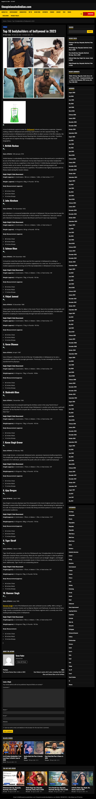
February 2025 (72, 159)
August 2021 (72, 313)
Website (5, 722)
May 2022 (71, 280)
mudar (5, 791)
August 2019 (72, 401)
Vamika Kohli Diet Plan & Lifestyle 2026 (33, 757)
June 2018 (71, 453)
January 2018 (72, 471)
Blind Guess (72, 534)
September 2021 (73, 310)
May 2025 (71, 148)
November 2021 (72, 302)
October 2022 (72, 262)
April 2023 (71, 240)
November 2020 (73, 346)
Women (70, 684)
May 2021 (71, 324)
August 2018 (72, 446)
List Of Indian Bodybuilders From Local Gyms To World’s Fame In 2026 (12, 758)
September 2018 (73, 442)
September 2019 (73, 398)
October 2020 (72, 350)
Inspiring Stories (73, 611)
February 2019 (72, 424)
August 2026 (72, 92)
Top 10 (30, 12)
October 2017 (72, 482)
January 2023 (72, 251)
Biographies (23, 12)
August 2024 (72, 181)
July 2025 (71, 140)
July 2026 (71, 96)
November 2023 (73, 214)
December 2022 (73, 254)
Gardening (71, 589)
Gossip (70, 592)
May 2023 (71, 236)
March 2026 (72, 111)
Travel (69, 12)
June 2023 (71, 232)
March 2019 (71, 420)
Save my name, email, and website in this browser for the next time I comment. (27, 727)
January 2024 (72, 206)
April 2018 (71, 460)
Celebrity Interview (73, 552)
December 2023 (73, 210)
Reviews (71, 644)
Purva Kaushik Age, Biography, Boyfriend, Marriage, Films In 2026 (58, 788)
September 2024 (73, 177)
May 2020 (71, 368)
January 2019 (72, 427)
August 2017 (72, 490)
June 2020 (71, 365)
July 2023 (71, 229)
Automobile (71, 515)
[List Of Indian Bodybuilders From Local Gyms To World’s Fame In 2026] (12, 747)
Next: (49, 672)
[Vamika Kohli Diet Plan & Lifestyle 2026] (33, 747)
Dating (70, 559)
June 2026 (71, 100)
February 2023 (72, 247)
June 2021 (71, 321)
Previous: (14, 671)
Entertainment (13, 12)
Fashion (71, 570)
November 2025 (73, 126)
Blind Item (71, 537)
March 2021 (71, 332)
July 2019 (71, 405)
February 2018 (72, 468)
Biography (71, 526)
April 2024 (71, 195)
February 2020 (72, 379)
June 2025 (71, 144)
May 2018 (71, 457)
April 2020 (71, 372)
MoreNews (71, 797)
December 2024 (73, 166)
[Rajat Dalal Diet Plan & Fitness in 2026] (54, 747)
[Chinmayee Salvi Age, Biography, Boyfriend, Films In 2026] (13, 778)
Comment (6, 687)
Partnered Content (73, 633)
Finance (52, 12)
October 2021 (72, 306)
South (70, 648)
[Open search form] (81, 13)
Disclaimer (6, 16)
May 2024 (71, 192)
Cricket (58, 12)
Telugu (70, 666)
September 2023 (73, 221)
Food (70, 581)
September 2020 (73, 354)
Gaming (70, 585)
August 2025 (72, 137)
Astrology (71, 512)
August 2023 (72, 225)
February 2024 (72, 203)
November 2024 (73, 170)
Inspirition (71, 615)
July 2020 (71, 361)
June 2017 (71, 497)
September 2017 (73, 486)
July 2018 (71, 449)
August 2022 (72, 269)
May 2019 (71, 413)
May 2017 (71, 501)
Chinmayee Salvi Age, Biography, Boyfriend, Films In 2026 (12, 788)
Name (5, 710)
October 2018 (72, 438)
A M (5, 762)
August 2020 (72, 357)
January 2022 (72, 295)
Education (71, 563)
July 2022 (71, 273)
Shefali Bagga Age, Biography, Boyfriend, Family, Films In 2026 (35, 788)
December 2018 (72, 431)
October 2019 (72, 394)
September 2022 (73, 265)
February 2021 (72, 335)
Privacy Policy (15, 16)
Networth (45, 12)
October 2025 (72, 129)
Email (5, 716)
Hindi (70, 600)
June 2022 (71, 276)
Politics (71, 637)
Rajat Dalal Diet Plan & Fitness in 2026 (54, 757)
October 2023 (72, 218)
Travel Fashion (72, 677)
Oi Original (71, 629)
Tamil (70, 659)
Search (71, 27)
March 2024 (72, 199)
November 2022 (73, 258)
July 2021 (71, 317)
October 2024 (72, 173)
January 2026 (72, 118)
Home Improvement (74, 607)
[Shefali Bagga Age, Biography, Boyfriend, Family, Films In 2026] (36, 778)
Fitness (5, 27)
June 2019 (71, 409)
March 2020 (72, 376)
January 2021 (72, 339)
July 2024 (71, 184)
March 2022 (72, 287)
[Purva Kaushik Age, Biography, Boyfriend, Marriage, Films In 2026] (59, 778)
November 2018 (72, 435)
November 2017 (72, 479)
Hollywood (71, 604)
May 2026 (71, 103)
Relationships (72, 640)
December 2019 (72, 387)
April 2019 (71, 416)
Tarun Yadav (7, 35)
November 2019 (72, 390)
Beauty (70, 519)
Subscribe (90, 14)
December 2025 (73, 122)
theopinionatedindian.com (16, 6)
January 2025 (72, 162)
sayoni (26, 760)
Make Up (71, 622)
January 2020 (72, 383)
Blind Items (37, 12)
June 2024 (71, 188)
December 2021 (72, 298)
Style (70, 655)
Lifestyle (71, 618)
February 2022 (72, 291)
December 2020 (73, 343)
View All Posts (21, 662)
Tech (64, 12)
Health (70, 596)
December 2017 (72, 475)
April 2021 (71, 328)
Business (71, 548)
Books (70, 545)
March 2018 (71, 464)
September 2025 (73, 133)
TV (69, 681)
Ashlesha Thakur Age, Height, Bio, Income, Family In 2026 (81, 788)
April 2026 (71, 107)
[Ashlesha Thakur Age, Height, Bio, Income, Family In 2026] (82, 778)
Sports (70, 651)
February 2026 (72, 115)
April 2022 (71, 284)
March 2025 (72, 155)
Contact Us (4, 12)
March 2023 (72, 243)
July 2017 (71, 493)
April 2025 (71, 151)
